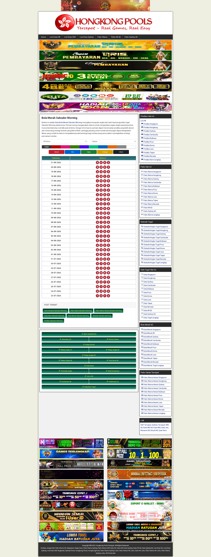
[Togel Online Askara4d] (71, 485)
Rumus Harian (113, 339)
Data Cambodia (149, 285)
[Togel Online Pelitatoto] (105, 97)
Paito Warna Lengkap (151, 215)
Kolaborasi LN (113, 381)
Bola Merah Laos (149, 355)
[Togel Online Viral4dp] (105, 107)
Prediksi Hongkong (150, 127)
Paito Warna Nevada (151, 204)
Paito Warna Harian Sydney (153, 385)
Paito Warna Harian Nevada (153, 410)
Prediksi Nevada (149, 156)
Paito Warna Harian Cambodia (155, 388)
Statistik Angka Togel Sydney (154, 234)
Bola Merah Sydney (150, 337)
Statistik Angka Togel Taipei (154, 255)
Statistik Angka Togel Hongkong (155, 230)
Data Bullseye (148, 289)
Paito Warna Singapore (152, 172)
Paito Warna (102, 37)
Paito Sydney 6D (131, 37)
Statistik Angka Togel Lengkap (155, 263)
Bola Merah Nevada (150, 362)
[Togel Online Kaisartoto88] (71, 527)
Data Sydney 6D (149, 314)
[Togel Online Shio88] (139, 527)
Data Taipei (147, 303)
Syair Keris (163, 430)
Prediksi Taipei (149, 153)
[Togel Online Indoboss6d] (139, 443)
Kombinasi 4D (66, 381)
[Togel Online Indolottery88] (139, 495)
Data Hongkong (149, 278)
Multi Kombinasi (113, 371)
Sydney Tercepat (158, 425)
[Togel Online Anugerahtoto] (139, 485)
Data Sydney (148, 282)
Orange (105, 152)
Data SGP (120, 548)
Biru (72, 152)
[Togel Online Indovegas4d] (139, 537)
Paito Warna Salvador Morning (81, 310)
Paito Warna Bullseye (151, 186)
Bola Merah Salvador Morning (59, 117)
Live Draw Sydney (87, 37)
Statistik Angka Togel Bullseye (155, 241)
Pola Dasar (90, 366)
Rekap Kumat (90, 344)
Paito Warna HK (60, 548)
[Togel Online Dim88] (105, 55)
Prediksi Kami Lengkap (152, 160)
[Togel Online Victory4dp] (71, 454)
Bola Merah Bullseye (151, 344)
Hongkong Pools (81, 551)
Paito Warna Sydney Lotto (109, 551)
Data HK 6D (147, 310)
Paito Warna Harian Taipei (153, 406)
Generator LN (66, 339)
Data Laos (147, 300)
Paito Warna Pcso (150, 190)
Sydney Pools (70, 551)
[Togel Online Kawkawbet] (71, 464)
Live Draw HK (55, 37)
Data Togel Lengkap (151, 318)
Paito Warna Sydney (151, 179)
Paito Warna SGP (104, 548)
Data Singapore (149, 275)
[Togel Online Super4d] (105, 66)
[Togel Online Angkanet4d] (139, 506)
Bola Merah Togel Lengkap (153, 365)
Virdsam (43, 548)
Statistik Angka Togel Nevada (154, 259)
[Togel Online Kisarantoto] (105, 87)
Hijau (89, 152)
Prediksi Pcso (148, 142)
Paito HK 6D (116, 37)
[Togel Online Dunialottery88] (139, 475)
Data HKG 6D (148, 428)
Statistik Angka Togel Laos (153, 252)
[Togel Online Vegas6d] (71, 475)
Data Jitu (164, 428)
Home (43, 37)
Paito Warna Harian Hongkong (154, 381)
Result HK (154, 430)
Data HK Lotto (140, 551)
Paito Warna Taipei (150, 200)
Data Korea (147, 296)
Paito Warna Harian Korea (153, 399)
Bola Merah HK (149, 333)
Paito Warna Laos (150, 197)
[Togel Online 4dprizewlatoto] (71, 516)
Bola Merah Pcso (149, 348)
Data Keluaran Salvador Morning (55, 310)
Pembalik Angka (66, 371)
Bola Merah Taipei (150, 358)
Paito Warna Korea (150, 193)
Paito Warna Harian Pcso (152, 395)
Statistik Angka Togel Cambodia (155, 238)
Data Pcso (147, 293)
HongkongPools (94, 551)
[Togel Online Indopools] (139, 516)
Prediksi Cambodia (150, 135)
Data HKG (157, 428)
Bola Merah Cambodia (152, 340)
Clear (46, 147)
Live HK (143, 121)
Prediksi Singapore (150, 124)
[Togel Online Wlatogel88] (71, 506)
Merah (56, 152)
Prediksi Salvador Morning (53, 321)
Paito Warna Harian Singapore (155, 377)
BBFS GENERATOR (89, 334)
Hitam (121, 152)
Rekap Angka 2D (90, 355)
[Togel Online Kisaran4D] (105, 76)
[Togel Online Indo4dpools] (71, 537)
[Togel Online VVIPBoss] (105, 45)
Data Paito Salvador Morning (54, 316)
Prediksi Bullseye (149, 138)
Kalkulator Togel (90, 387)
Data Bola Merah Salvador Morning (68, 122)
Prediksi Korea (148, 145)
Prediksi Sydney (149, 131)
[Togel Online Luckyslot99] (139, 454)
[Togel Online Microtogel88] (71, 443)
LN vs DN (89, 376)
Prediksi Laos (148, 149)
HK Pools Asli (110, 553)
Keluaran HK (145, 430)
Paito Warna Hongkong (152, 175)
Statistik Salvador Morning (102, 316)
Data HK (113, 548)
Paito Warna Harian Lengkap (154, 413)
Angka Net (51, 548)
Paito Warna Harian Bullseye (154, 392)
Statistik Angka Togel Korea (154, 248)
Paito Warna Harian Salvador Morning (109, 310)
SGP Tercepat (146, 425)
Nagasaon (70, 548)
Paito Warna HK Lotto (126, 551)
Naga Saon (79, 548)
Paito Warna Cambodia (152, 182)
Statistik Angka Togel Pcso (153, 245)
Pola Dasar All (113, 360)
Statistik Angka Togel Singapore (155, 227)
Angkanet (61, 551)
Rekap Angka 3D (113, 350)
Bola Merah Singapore (152, 330)
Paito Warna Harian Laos (152, 403)
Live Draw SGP (70, 37)
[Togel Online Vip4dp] (139, 464)
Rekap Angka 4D (66, 360)
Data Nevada (148, 307)
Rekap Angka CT (66, 350)
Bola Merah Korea (150, 351)
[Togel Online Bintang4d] (71, 495)
